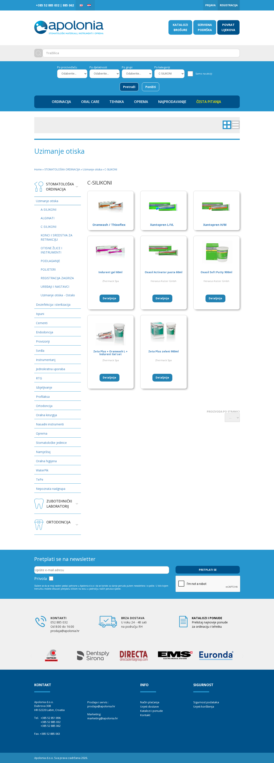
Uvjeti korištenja (203, 706)
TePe (39, 479)
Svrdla (40, 351)
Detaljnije (109, 298)
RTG (39, 378)
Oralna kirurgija (46, 415)
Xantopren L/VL (162, 225)
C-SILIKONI (48, 227)
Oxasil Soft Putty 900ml (216, 272)
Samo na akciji (203, 73)
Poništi (150, 87)
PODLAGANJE (50, 261)
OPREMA (141, 101)
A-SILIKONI (48, 209)
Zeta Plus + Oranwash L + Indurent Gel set (110, 353)
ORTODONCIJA (58, 522)
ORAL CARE (90, 101)
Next (243, 656)
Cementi (42, 323)
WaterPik (42, 470)
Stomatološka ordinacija (60, 187)
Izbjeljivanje (44, 387)
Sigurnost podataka (206, 702)
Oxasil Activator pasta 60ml (163, 272)
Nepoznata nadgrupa (50, 489)
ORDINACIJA (61, 101)
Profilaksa (43, 397)
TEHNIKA (116, 101)
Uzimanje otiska (47, 201)
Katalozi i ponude (151, 711)
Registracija (229, 5)
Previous (31, 656)
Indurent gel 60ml (110, 272)
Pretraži (129, 87)
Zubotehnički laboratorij (59, 504)
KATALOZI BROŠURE (180, 27)
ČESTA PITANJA (208, 101)
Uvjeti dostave (149, 706)
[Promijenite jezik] (81, 5)
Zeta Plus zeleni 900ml (163, 351)
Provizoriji (43, 341)
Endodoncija (44, 332)
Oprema (41, 433)
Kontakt (145, 715)
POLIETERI (48, 269)
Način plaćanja (149, 702)
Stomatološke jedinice (51, 443)
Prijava (210, 5)
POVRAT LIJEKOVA (228, 27)
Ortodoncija (44, 406)
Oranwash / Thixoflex (108, 225)
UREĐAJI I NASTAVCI (55, 287)
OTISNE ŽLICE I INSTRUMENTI (51, 250)
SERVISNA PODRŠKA (205, 27)
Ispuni (40, 314)
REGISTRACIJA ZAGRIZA (57, 278)
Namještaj (43, 452)
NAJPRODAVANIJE (172, 101)
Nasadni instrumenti (50, 424)
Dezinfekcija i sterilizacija (53, 305)
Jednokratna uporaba (50, 369)
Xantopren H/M (214, 225)
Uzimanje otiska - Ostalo (58, 295)
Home (38, 169)
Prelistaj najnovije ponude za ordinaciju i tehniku (210, 622)
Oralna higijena (46, 461)
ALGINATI (47, 218)
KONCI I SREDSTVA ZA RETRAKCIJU (56, 237)
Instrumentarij (45, 360)
